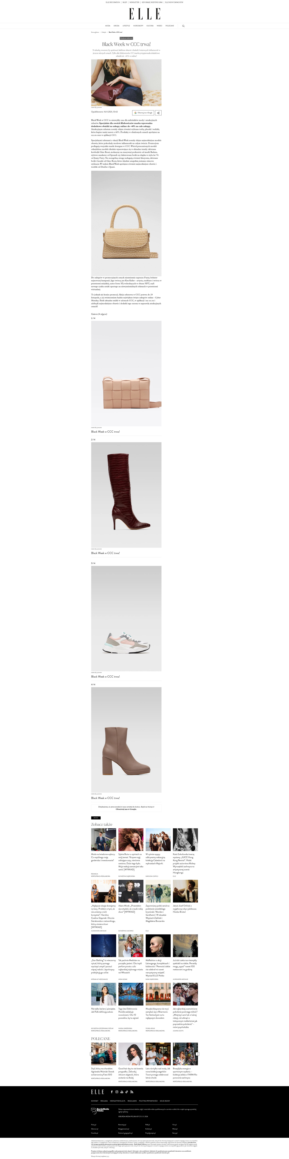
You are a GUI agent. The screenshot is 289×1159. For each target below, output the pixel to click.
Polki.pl (147, 1125)
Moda (96, 818)
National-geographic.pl (125, 1133)
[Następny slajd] (197, 1054)
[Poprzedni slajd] (91, 1054)
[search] (183, 26)
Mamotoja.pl (122, 1125)
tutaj (107, 1156)
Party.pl (93, 1125)
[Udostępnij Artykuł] (158, 112)
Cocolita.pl (94, 1133)
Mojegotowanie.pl (123, 1129)
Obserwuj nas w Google (144, 113)
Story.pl (174, 1133)
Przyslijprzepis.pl (150, 1133)
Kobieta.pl (148, 1129)
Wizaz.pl (174, 1129)
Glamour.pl (94, 1129)
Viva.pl (174, 1125)
